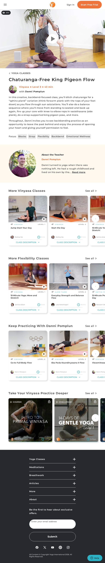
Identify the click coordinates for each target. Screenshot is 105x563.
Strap (32, 136)
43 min (48, 87)
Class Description (26, 242)
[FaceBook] (37, 547)
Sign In (71, 4)
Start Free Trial (89, 4)
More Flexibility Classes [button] (28, 258)
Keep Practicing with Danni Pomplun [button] (40, 326)
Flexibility (43, 136)
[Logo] (52, 4)
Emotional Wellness (78, 136)
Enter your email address (44, 521)
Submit (52, 536)
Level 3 (36, 87)
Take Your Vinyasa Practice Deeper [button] (38, 393)
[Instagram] (68, 547)
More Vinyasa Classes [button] (26, 191)
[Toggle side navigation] (5, 5)
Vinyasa (24, 87)
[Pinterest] (60, 547)
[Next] (95, 218)
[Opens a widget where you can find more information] (94, 558)
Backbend (58, 136)
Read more (78, 172)
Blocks (22, 136)
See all (89, 190)
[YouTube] (52, 547)
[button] (44, 219)
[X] (44, 547)
